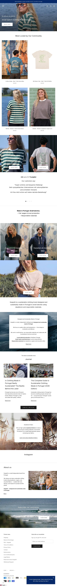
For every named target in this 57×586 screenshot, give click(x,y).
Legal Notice (7, 557)
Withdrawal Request (9, 562)
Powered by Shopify (9, 575)
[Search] (51, 6)
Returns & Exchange (9, 540)
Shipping (6, 537)
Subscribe (44, 517)
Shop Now (14, 167)
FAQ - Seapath (7, 542)
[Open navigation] (3, 6)
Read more (28, 344)
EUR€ (5, 570)
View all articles (28, 407)
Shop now (7, 24)
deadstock (19, 307)
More (5, 493)
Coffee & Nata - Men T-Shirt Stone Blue (15, 81)
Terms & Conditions (8, 545)
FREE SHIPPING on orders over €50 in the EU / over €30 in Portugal (28, 1)
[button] (3, 585)
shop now (42, 167)
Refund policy (7, 552)
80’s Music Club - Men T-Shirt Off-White (42, 81)
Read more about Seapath (10, 559)
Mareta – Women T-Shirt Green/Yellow (15, 128)
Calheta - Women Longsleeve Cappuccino (42, 128)
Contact (5, 549)
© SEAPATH (6, 573)
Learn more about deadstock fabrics (28, 437)
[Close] (53, 577)
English (12, 570)
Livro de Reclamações (9, 554)
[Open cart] (54, 6)
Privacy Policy (7, 547)
